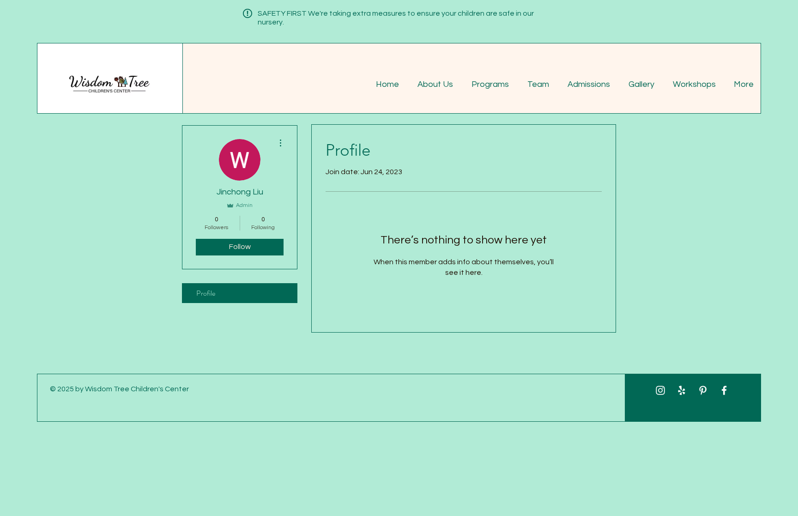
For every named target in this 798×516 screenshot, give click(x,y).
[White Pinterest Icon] (703, 390)
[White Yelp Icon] (682, 390)
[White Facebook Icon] (724, 390)
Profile (205, 293)
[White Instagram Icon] (660, 390)
